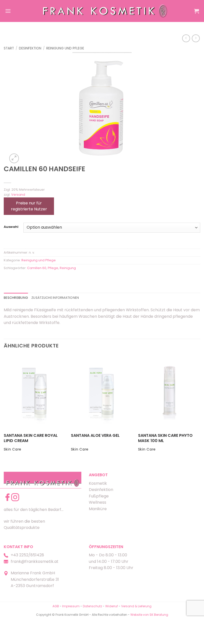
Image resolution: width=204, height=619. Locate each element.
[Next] (200, 407)
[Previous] (4, 407)
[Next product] (186, 38)
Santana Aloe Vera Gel (95, 435)
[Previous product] (196, 38)
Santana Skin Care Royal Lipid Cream (31, 438)
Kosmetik (98, 483)
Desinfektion (30, 48)
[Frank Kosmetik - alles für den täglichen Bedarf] (105, 10)
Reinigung (68, 268)
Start (9, 48)
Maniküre (98, 509)
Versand (18, 194)
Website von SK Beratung (149, 615)
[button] (8, 11)
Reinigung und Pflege (65, 48)
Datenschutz (92, 606)
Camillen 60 (36, 268)
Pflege (53, 268)
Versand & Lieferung (136, 606)
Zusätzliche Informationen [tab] (55, 298)
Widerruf (111, 606)
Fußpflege (99, 496)
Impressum (71, 606)
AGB (55, 606)
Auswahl (11, 227)
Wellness (97, 502)
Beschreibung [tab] (16, 298)
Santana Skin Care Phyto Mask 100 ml (165, 438)
